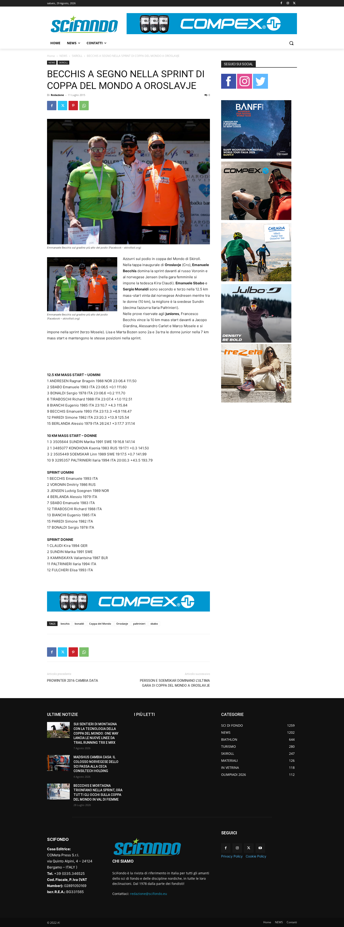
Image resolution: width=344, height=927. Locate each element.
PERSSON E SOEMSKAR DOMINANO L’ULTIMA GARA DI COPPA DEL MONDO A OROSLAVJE (175, 683)
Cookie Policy (256, 856)
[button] (291, 43)
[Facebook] (281, 3)
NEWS (63, 56)
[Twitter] (294, 3)
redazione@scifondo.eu (148, 893)
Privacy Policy (232, 856)
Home (51, 56)
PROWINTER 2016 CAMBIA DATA (72, 680)
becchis (65, 623)
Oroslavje (122, 623)
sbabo (154, 623)
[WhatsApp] (84, 105)
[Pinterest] (73, 105)
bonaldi (79, 623)
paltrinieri (139, 623)
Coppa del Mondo (100, 623)
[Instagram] (287, 3)
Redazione (57, 95)
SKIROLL (77, 56)
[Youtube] (260, 848)
